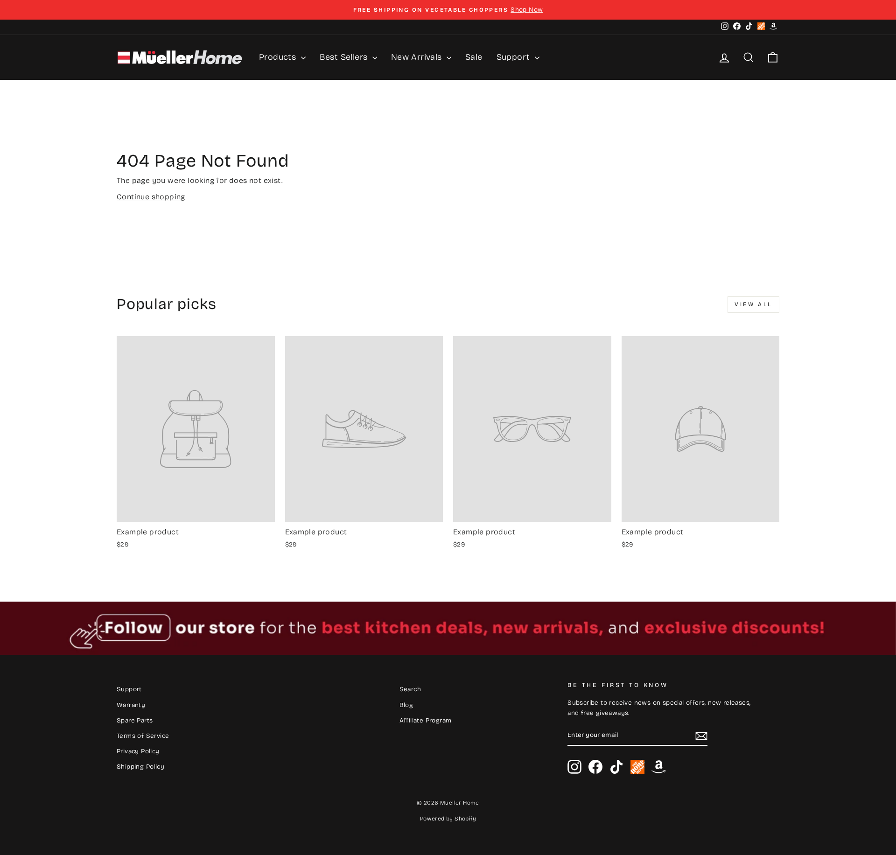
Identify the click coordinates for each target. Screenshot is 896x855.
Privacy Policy (138, 751)
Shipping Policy (140, 767)
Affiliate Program (425, 720)
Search (410, 689)
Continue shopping (151, 196)
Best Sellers (345, 57)
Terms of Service (143, 736)
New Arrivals (417, 57)
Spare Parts (135, 720)
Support (514, 57)
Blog (406, 705)
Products (279, 57)
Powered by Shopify (448, 818)
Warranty (131, 705)
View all (753, 304)
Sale (474, 57)
